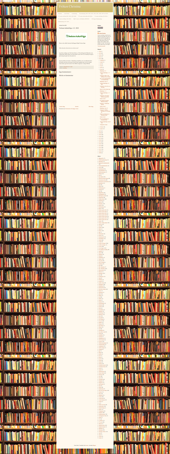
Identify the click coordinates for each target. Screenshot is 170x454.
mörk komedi (101, 339)
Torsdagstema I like (102, 415)
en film (100, 241)
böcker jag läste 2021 (103, 218)
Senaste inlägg (62, 106)
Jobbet (100, 295)
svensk (100, 396)
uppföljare (101, 428)
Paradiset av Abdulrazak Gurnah (104, 104)
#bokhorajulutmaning (103, 160)
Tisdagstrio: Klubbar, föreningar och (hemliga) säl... (105, 111)
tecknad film (101, 406)
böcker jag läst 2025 (102, 213)
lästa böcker (101, 325)
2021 (100, 131)
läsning (100, 324)
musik (100, 333)
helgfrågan (101, 284)
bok (99, 191)
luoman (87, 445)
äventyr (100, 438)
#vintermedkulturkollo (103, 165)
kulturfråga (65, 68)
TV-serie (100, 422)
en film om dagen (102, 243)
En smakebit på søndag (103, 249)
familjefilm (101, 257)
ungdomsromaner (102, 426)
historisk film (101, 287)
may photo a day (102, 332)
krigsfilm (100, 311)
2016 (100, 140)
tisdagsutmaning (102, 414)
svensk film (101, 398)
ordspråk (100, 349)
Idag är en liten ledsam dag (105, 89)
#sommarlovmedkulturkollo (104, 163)
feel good (100, 260)
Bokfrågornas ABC (102, 195)
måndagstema (101, 338)
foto (99, 275)
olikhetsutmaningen (102, 343)
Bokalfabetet (101, 192)
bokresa (100, 202)
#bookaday (101, 161)
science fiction (101, 373)
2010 (100, 151)
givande (100, 281)
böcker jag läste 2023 (103, 219)
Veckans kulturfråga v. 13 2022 (105, 73)
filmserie (100, 271)
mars (101, 69)
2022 (100, 58)
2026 (100, 51)
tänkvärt (100, 423)
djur (99, 232)
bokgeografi (101, 197)
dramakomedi (101, 237)
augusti (101, 62)
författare (100, 279)
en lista (100, 246)
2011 (100, 149)
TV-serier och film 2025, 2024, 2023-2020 (67, 16)
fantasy (100, 259)
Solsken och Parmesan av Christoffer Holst (104, 114)
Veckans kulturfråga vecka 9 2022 (105, 122)
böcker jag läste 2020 (103, 216)
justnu (100, 300)
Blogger (94, 445)
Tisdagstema (101, 411)
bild (99, 184)
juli (101, 63)
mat (99, 328)
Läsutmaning (74, 13)
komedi (100, 306)
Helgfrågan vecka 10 (104, 108)
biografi (100, 189)
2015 (100, 142)
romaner (100, 363)
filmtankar (101, 273)
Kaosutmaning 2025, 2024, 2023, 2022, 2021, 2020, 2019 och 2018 (93, 13)
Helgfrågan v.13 (103, 70)
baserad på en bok (102, 180)
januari (101, 128)
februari (101, 127)
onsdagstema (101, 346)
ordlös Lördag (101, 347)
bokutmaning (101, 207)
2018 (100, 136)
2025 (100, 53)
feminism (100, 263)
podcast (100, 354)
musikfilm (101, 335)
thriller (100, 409)
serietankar (101, 379)
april (101, 67)
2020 (100, 132)
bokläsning (101, 200)
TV (99, 419)
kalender (100, 301)
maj (101, 65)
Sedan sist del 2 (103, 106)
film (99, 265)
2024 (100, 55)
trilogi (100, 417)
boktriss (100, 205)
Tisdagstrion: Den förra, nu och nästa (105, 87)
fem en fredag (101, 262)
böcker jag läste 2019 (103, 214)
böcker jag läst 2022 (102, 210)
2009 (100, 152)
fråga (100, 278)
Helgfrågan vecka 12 (104, 81)
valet (100, 433)
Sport (100, 393)
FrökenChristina (102, 33)
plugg (100, 352)
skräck (100, 387)
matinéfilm (101, 330)
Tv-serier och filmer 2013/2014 (101, 16)
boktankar (101, 203)
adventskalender (102, 170)
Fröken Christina (69, 6)
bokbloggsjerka (102, 194)
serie (100, 376)
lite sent (100, 320)
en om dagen (101, 248)
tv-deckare (101, 420)
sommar (100, 392)
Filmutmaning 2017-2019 (63, 21)
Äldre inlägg (91, 106)
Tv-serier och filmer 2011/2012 (64, 19)
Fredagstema (101, 276)
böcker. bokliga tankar (103, 222)
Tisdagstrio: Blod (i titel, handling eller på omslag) (105, 76)
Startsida (60, 13)
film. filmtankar (102, 267)
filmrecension (101, 270)
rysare (100, 368)
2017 (100, 138)
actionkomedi (101, 169)
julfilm (100, 298)
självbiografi (101, 384)
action (100, 167)
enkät (100, 252)
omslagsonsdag (101, 344)
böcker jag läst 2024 (102, 211)
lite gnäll (100, 317)
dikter (100, 229)
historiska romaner (102, 289)
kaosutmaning (101, 303)
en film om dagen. (102, 244)
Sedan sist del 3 (103, 98)
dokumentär (101, 233)
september (102, 60)
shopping (100, 381)
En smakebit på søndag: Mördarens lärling (104, 101)
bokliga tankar (101, 199)
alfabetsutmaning (102, 172)
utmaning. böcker (102, 431)
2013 (100, 145)
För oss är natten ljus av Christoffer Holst (104, 119)
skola (100, 385)
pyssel (100, 358)
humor (100, 290)
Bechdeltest (101, 183)
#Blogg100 (101, 158)
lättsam (100, 327)
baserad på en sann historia (104, 181)
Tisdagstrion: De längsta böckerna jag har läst (104, 96)
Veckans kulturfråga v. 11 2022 (105, 93)
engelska (100, 251)
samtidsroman (101, 371)
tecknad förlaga (102, 407)
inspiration (101, 292)
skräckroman (101, 388)
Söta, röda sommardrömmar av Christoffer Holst (105, 79)
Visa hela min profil (101, 46)
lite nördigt (101, 319)
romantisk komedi (102, 365)
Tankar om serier (102, 404)
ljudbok (100, 322)
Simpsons (100, 382)
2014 (100, 143)
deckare (100, 227)
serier (100, 377)
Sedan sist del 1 (103, 117)
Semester (100, 374)
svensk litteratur (102, 400)
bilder (100, 186)
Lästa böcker (66, 13)
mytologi (100, 336)
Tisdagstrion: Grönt (103, 124)
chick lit (100, 224)
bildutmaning (101, 188)
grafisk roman (101, 282)
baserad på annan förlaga (103, 178)
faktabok (100, 254)
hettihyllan (101, 286)
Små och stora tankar (103, 390)
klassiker (100, 305)
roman (100, 362)
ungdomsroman (102, 425)
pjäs (99, 350)
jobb (99, 294)
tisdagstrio (101, 412)
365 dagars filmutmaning (97, 19)
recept (100, 360)
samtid (100, 369)
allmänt (100, 173)
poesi (100, 355)
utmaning (100, 430)
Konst (100, 308)
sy (99, 403)
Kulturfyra (101, 314)
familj (100, 256)
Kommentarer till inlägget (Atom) (72, 108)
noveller (100, 341)
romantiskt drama (102, 366)
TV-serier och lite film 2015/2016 (85, 16)
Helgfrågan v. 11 (103, 91)
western (100, 436)
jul (99, 297)
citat (99, 225)
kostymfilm (101, 309)
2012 (100, 147)
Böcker (100, 208)
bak (99, 175)
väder (100, 434)
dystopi (100, 240)
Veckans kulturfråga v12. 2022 (104, 84)
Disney (100, 230)
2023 (100, 56)
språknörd (101, 395)
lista (99, 316)
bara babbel (101, 176)
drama (100, 235)
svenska (100, 401)
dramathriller (101, 238)
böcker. (100, 221)
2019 (100, 134)
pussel (100, 357)
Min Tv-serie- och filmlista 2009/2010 (81, 19)
